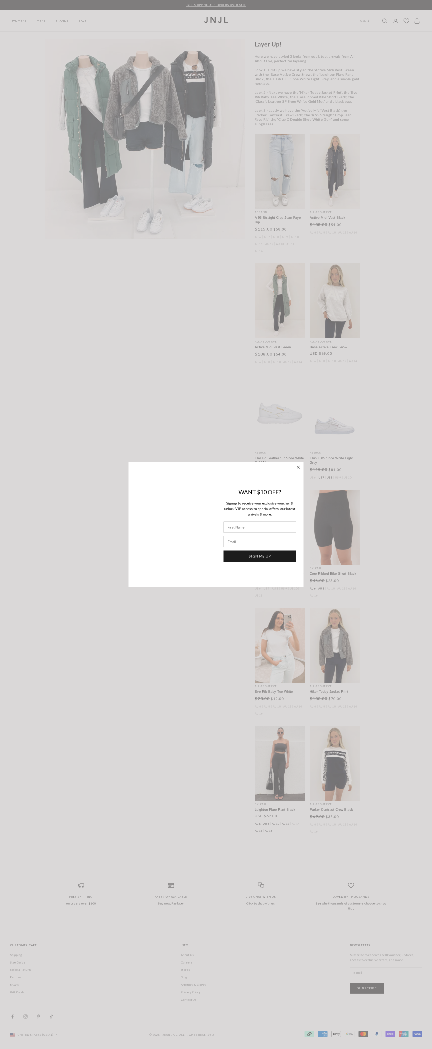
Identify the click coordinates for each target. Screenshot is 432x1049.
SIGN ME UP (260, 556)
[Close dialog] (298, 467)
